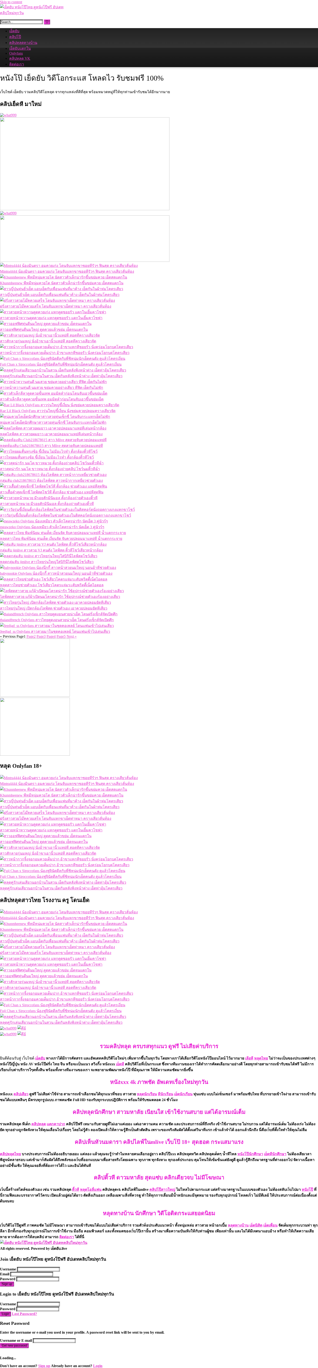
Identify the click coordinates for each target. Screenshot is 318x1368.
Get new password (14, 1345)
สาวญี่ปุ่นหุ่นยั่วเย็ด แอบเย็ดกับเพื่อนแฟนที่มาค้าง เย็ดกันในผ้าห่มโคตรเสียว (59, 295)
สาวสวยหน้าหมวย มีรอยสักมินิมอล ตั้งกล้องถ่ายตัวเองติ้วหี (47, 504)
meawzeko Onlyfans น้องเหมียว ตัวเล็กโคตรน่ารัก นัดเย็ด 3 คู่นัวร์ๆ (52, 527)
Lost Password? (24, 1314)
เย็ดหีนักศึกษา (275, 1154)
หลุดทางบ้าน (238, 1225)
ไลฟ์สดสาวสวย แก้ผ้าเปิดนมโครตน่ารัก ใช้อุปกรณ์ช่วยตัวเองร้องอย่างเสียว (60, 597)
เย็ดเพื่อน (270, 1225)
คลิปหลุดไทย (10, 1154)
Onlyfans (16, 53)
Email (4, 1274)
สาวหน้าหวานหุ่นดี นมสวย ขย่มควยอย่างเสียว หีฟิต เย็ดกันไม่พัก (51, 388)
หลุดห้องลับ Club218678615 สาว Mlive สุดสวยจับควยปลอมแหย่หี (51, 446)
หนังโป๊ (307, 1189)
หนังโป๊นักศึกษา (250, 1154)
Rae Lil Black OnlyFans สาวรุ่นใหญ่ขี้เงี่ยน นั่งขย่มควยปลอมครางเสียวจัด (57, 411)
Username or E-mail (16, 1340)
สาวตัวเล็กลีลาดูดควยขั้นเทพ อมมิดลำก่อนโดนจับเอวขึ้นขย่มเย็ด (52, 399)
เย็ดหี (120, 1064)
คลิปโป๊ (15, 37)
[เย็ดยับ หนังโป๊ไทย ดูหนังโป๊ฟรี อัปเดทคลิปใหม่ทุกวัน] (35, 13)
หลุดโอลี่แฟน (90, 1189)
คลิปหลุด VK (19, 58)
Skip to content (11, 2)
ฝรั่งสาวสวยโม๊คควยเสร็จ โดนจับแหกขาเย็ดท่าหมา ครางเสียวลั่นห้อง (55, 306)
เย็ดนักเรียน (183, 1094)
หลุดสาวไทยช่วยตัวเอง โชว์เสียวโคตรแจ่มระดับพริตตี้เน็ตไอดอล (52, 585)
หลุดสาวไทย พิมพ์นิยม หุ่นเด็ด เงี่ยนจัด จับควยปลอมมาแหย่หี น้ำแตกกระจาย (61, 539)
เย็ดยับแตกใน (20, 48)
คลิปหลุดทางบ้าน (23, 43)
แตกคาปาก (56, 1124)
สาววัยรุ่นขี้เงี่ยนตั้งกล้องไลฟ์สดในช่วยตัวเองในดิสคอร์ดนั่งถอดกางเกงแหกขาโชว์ (65, 515)
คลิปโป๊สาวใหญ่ (162, 1189)
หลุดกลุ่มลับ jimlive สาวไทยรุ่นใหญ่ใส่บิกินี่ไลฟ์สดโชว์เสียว (47, 562)
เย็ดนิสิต (256, 1225)
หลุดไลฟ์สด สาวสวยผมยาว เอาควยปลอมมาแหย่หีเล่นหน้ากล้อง (51, 434)
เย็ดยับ (14, 31)
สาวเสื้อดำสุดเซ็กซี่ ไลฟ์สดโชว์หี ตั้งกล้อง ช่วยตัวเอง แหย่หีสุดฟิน (51, 492)
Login (5, 1314)
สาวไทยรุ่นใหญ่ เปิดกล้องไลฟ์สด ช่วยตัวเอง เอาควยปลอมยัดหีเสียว (53, 608)
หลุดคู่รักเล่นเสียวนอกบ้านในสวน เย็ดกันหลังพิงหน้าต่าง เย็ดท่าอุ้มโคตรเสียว (61, 376)
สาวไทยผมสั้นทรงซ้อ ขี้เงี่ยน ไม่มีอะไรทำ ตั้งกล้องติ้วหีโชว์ (47, 457)
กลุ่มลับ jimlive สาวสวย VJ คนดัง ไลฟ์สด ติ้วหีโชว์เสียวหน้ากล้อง (51, 550)
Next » (72, 636)
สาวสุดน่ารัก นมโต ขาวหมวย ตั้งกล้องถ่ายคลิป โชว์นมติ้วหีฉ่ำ (50, 469)
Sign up (7, 1284)
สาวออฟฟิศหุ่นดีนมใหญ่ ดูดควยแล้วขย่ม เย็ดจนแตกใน (44, 329)
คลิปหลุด (38, 1124)
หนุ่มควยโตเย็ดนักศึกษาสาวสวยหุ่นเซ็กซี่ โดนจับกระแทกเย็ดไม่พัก (53, 422)
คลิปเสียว (21, 1094)
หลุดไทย (261, 1058)
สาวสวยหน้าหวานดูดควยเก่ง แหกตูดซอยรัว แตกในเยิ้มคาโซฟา (51, 318)
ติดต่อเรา (16, 64)
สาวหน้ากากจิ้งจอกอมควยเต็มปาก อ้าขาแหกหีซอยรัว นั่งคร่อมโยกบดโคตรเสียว (64, 353)
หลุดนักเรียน (147, 1094)
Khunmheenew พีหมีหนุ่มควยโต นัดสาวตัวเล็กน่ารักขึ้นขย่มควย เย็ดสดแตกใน (61, 283)
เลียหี (249, 1058)
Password (7, 1279)
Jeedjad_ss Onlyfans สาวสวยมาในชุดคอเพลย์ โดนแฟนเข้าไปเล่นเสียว (55, 631)
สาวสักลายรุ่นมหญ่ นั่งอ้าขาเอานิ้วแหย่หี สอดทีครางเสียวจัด (48, 341)
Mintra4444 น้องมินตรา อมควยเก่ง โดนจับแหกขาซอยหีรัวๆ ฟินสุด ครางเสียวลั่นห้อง (67, 271)
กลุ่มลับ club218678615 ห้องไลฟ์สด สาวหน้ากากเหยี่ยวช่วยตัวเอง (51, 480)
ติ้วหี (75, 1189)
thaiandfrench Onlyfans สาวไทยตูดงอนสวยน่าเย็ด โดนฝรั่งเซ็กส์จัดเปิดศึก (57, 620)
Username (8, 1269)
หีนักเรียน (165, 1094)
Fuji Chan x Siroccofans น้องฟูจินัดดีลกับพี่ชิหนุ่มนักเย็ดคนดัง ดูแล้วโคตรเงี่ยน (61, 364)
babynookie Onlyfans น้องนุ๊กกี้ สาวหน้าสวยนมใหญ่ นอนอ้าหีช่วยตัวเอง (56, 573)
